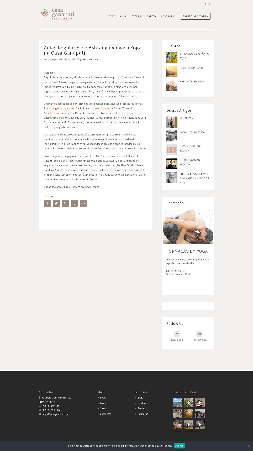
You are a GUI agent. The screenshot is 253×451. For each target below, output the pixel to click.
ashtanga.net (102, 108)
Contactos (105, 414)
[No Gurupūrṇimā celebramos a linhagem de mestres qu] (177, 424)
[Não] (248, 446)
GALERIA (152, 16)
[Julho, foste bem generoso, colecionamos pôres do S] (189, 413)
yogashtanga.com (63, 108)
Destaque (143, 403)
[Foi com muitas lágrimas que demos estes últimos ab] (177, 413)
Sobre (103, 397)
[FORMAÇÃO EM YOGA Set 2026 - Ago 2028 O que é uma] (200, 413)
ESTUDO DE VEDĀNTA (195, 16)
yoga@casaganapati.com (56, 414)
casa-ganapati (55, 59)
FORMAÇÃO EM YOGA (187, 251)
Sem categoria (90, 59)
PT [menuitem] (205, 3)
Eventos (142, 408)
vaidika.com (52, 113)
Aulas (103, 403)
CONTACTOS (168, 16)
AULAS (124, 16)
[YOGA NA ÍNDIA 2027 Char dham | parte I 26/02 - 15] (200, 424)
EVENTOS (137, 16)
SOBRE (112, 16)
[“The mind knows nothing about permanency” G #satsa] (189, 402)
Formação (143, 414)
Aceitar (179, 445)
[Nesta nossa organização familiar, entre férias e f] (177, 402)
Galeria (103, 408)
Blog (79, 59)
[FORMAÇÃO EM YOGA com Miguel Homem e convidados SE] (189, 424)
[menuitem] (204, 4)
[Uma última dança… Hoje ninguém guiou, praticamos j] (200, 402)
